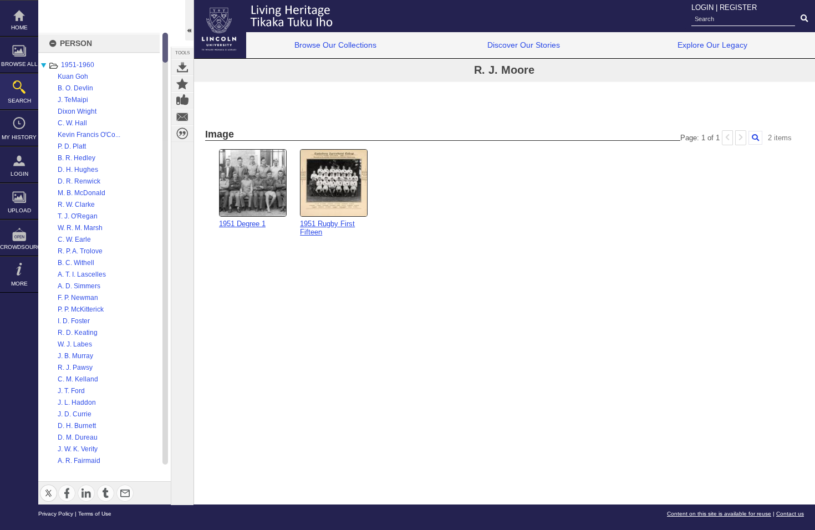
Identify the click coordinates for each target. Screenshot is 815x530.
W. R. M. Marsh (80, 228)
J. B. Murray (75, 356)
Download (182, 67)
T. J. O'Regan (78, 216)
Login (19, 174)
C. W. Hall (72, 123)
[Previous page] (727, 137)
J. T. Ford (71, 391)
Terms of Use (94, 514)
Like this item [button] (182, 100)
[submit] (804, 19)
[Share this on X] (48, 486)
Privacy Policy (55, 514)
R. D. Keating (78, 333)
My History (19, 137)
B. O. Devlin (75, 88)
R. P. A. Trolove (80, 251)
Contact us (790, 514)
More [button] (19, 284)
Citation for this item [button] (182, 133)
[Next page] (740, 137)
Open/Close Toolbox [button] (189, 20)
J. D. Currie (74, 414)
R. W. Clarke (76, 204)
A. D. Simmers (79, 286)
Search (19, 101)
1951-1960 (77, 65)
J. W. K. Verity (78, 449)
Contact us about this (182, 117)
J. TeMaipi (73, 100)
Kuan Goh (73, 76)
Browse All (19, 64)
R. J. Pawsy (75, 367)
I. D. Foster (74, 321)
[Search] (755, 138)
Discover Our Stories (523, 44)
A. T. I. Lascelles (82, 274)
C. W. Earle (74, 239)
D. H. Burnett (77, 426)
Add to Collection (182, 83)
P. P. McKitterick (81, 309)
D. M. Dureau (78, 437)
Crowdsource (19, 247)
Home (19, 27)
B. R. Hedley (76, 158)
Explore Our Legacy (712, 44)
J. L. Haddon (77, 402)
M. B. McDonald (81, 193)
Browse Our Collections (335, 44)
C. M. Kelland (78, 379)
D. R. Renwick (79, 181)
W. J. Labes (75, 344)
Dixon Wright (77, 111)
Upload (19, 210)
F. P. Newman (78, 298)
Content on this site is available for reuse (719, 514)
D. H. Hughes (78, 170)
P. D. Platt (72, 146)
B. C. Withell (76, 263)
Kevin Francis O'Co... (89, 135)
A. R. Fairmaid (79, 461)
